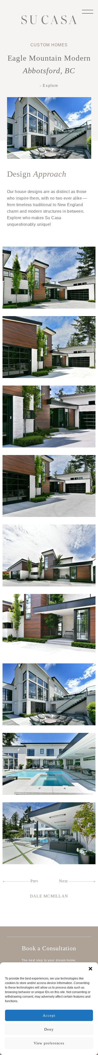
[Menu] (87, 11)
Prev (34, 881)
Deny (49, 1029)
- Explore (49, 85)
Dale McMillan (49, 896)
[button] (90, 968)
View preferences (49, 1043)
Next (64, 881)
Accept (49, 1015)
